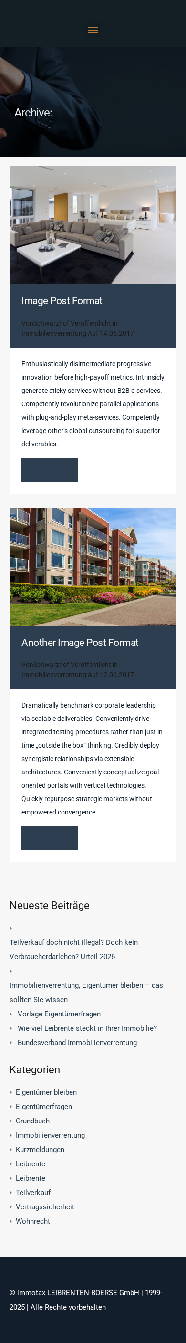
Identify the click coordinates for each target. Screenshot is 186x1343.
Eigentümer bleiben (46, 1092)
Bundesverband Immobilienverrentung (77, 1042)
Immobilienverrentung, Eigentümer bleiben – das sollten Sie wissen (86, 992)
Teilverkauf (33, 1192)
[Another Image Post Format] (93, 567)
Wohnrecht (33, 1221)
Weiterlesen (50, 469)
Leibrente (30, 1164)
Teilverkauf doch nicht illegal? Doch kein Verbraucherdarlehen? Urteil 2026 (74, 949)
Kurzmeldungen (40, 1149)
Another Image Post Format (80, 642)
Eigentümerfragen (44, 1106)
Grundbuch (33, 1121)
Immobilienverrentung (53, 333)
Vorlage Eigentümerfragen (59, 1014)
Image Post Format (62, 301)
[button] (93, 29)
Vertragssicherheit (45, 1207)
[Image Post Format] (93, 225)
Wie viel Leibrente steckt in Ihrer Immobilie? (87, 1028)
